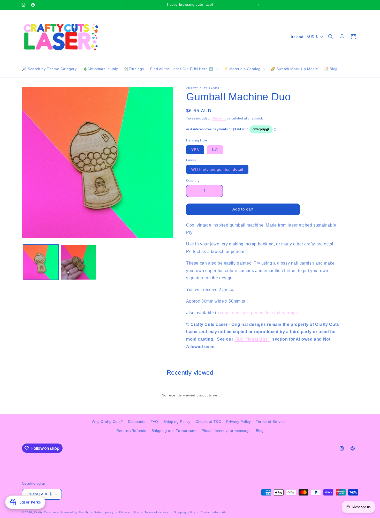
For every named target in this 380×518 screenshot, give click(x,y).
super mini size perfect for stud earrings (259, 313)
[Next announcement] (258, 5)
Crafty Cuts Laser (47, 512)
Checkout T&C (208, 421)
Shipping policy (184, 512)
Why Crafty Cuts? (107, 421)
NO (215, 150)
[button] (184, 68)
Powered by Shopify (74, 512)
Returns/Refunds (131, 431)
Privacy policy (129, 512)
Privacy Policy (238, 421)
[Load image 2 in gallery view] (78, 262)
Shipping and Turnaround (174, 431)
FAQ (154, 421)
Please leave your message (226, 431)
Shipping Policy (177, 421)
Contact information (214, 512)
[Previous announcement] (122, 5)
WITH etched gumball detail (217, 169)
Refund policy (104, 512)
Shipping (219, 118)
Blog (260, 431)
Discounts (136, 421)
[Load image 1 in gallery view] (40, 262)
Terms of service (157, 512)
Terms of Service (271, 421)
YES (195, 150)
